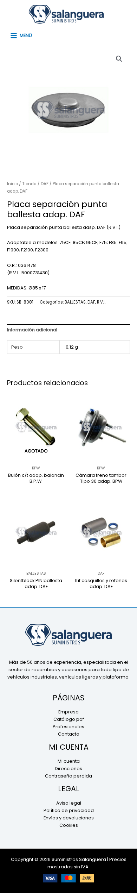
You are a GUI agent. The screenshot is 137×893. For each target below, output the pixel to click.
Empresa (68, 712)
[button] (119, 58)
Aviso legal (68, 803)
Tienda (29, 184)
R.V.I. (101, 302)
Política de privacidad (69, 810)
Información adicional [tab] (32, 330)
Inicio (12, 184)
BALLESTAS (75, 302)
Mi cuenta (69, 761)
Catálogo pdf (68, 719)
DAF (44, 184)
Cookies (68, 825)
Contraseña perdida (68, 776)
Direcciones (68, 769)
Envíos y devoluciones (69, 818)
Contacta (68, 734)
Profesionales (68, 727)
